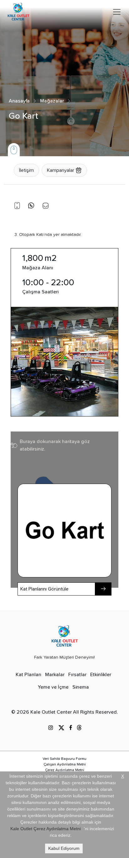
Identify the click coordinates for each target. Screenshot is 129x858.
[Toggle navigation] (116, 12)
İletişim (26, 170)
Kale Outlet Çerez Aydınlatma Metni (45, 828)
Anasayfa (19, 100)
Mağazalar (52, 100)
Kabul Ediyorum (64, 848)
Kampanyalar (61, 170)
